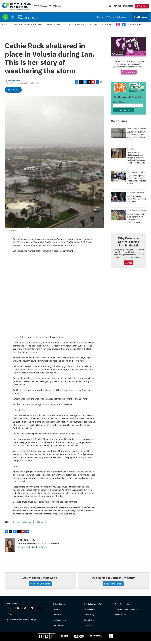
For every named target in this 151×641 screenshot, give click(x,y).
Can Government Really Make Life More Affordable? (136, 199)
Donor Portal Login (122, 604)
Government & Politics (136, 172)
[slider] (16, 17)
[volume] (12, 17)
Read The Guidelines (40, 583)
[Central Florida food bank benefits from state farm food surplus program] (118, 215)
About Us (106, 24)
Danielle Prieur (14, 80)
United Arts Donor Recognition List (127, 609)
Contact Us (57, 615)
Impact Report (120, 615)
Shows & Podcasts (33, 24)
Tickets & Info (129, 72)
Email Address (119, 102)
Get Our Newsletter (123, 6)
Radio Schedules (59, 604)
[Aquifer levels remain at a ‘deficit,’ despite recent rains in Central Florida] (118, 133)
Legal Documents (59, 620)
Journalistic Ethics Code (40, 578)
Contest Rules (89, 620)
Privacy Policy (89, 615)
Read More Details (113, 583)
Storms (40, 522)
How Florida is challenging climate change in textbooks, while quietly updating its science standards (136, 157)
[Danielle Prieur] (10, 545)
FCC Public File (89, 625)
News (4, 24)
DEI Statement (89, 609)
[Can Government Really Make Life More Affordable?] (118, 197)
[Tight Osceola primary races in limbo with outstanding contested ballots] (118, 176)
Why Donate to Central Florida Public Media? (128, 241)
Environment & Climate (136, 128)
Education (131, 149)
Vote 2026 (17, 24)
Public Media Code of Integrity (113, 578)
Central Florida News (22, 522)
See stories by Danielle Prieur (32, 547)
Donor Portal (134, 24)
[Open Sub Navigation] (9, 24)
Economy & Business (135, 193)
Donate (142, 6)
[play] (5, 17)
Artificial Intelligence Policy (94, 604)
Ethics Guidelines (59, 625)
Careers (56, 609)
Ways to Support (77, 24)
